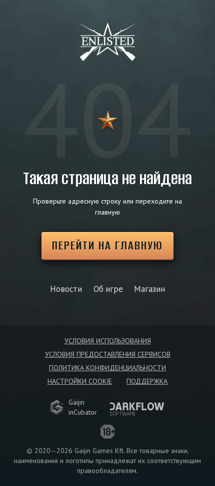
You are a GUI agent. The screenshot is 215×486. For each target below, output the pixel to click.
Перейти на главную (107, 245)
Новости (66, 288)
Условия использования (107, 340)
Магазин (149, 288)
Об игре (108, 288)
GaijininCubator (82, 407)
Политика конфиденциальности (107, 367)
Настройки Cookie (80, 381)
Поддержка (147, 381)
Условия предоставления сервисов (107, 354)
